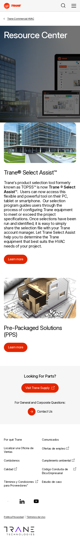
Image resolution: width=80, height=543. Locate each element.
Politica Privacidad (14, 517)
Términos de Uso (35, 517)
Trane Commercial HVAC (20, 18)
